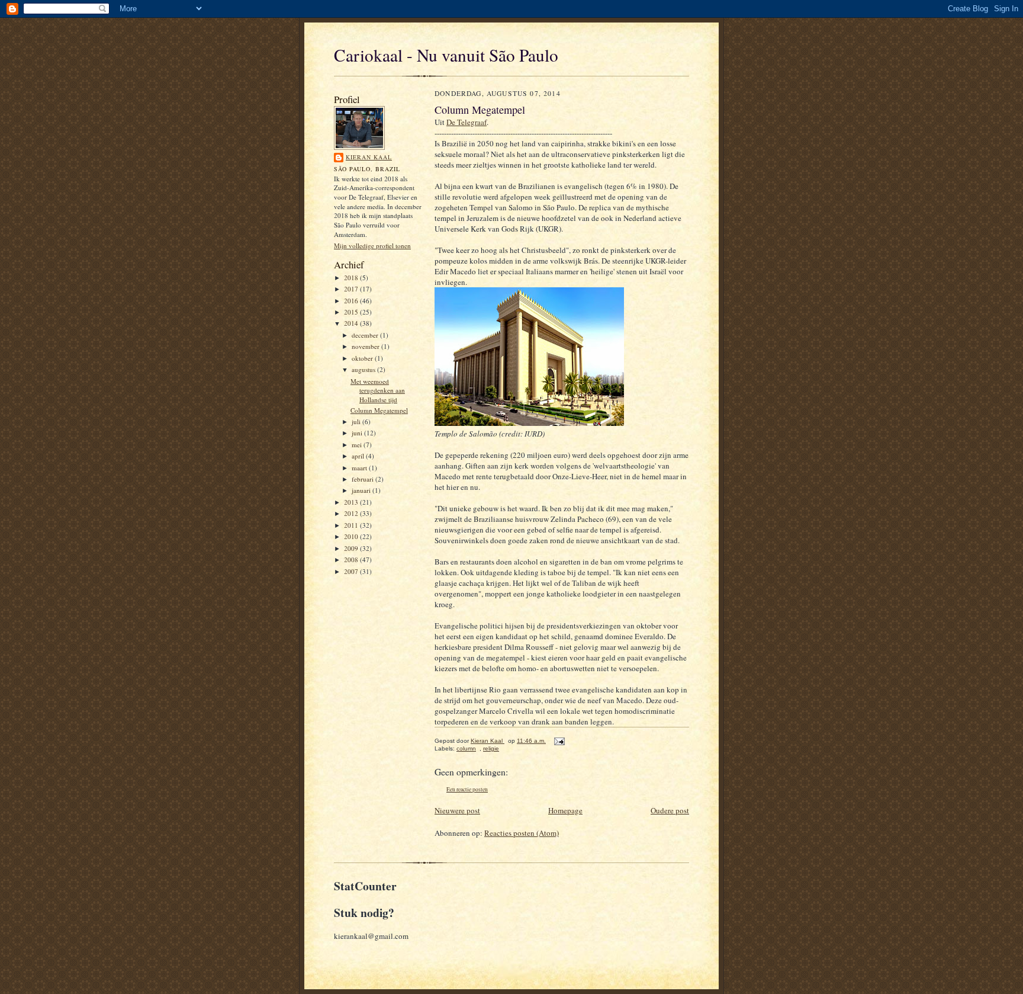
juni (358, 432)
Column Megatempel (379, 410)
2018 (352, 277)
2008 (352, 559)
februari (363, 478)
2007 (352, 571)
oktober (363, 358)
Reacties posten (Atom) (521, 833)
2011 (352, 525)
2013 (352, 502)
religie (491, 748)
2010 (352, 536)
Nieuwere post (457, 810)
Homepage (565, 810)
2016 (352, 300)
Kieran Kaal (369, 157)
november (366, 346)
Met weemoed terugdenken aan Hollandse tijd (377, 390)
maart (360, 467)
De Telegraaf (466, 122)
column (466, 748)
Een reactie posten (467, 789)
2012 (352, 513)
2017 (352, 288)
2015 (352, 311)
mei (357, 444)
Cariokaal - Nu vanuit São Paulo (446, 54)
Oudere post (670, 810)
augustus (364, 369)
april (359, 455)
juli (357, 421)
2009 (352, 548)
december (366, 335)
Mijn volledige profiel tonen (372, 245)
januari (362, 490)
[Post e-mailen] (558, 741)
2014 (352, 323)
